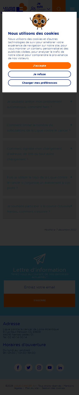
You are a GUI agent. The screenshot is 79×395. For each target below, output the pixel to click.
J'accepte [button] (39, 65)
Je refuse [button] (39, 74)
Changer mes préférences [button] (39, 83)
